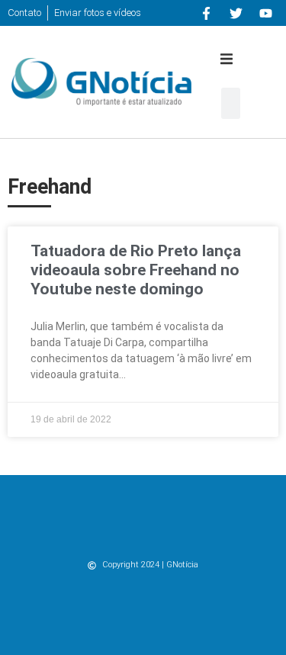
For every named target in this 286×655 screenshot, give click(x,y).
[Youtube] (265, 13)
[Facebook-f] (206, 13)
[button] (226, 58)
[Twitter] (236, 13)
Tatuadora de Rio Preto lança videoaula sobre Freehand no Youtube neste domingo (136, 270)
